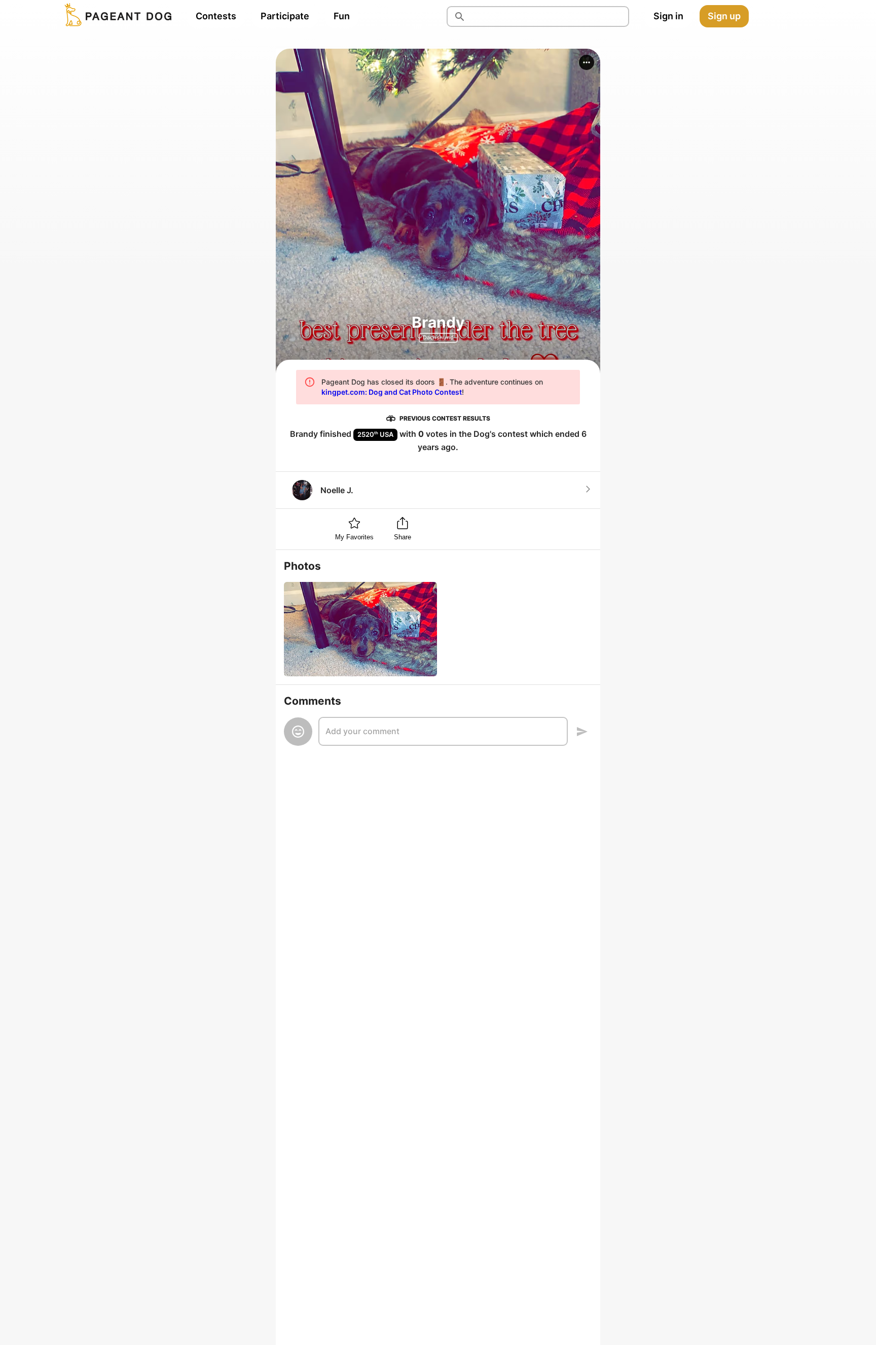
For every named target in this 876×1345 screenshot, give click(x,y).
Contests (216, 16)
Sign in (668, 16)
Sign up (724, 16)
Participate (285, 16)
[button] (586, 62)
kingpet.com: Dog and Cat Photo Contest (391, 392)
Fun (342, 16)
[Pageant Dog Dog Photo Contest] (116, 16)
